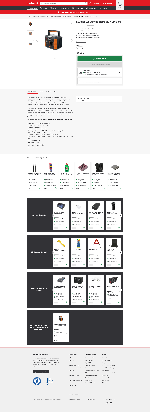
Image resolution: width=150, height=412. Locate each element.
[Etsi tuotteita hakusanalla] (85, 3)
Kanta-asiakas (89, 360)
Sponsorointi (105, 378)
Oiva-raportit (105, 375)
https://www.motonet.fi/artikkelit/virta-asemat (57, 119)
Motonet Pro (72, 385)
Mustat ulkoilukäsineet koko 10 (98, 174)
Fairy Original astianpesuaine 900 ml (66, 174)
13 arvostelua (90, 25)
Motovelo (71, 383)
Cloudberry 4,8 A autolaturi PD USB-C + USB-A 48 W (112, 213)
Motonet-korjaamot (74, 363)
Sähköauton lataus (74, 375)
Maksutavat (88, 368)
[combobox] (62, 3)
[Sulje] (122, 12)
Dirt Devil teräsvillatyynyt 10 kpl (82, 174)
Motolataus (72, 378)
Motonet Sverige (106, 380)
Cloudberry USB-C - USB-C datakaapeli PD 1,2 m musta (34, 175)
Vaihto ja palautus (90, 365)
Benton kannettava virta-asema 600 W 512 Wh (78, 287)
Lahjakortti (72, 358)
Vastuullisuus (105, 370)
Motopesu (71, 370)
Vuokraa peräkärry (74, 365)
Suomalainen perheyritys (108, 368)
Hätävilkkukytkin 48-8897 (113, 286)
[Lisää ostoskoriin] (40, 188)
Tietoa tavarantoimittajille (109, 373)
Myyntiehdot (88, 363)
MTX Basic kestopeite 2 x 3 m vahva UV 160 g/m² (114, 174)
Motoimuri (71, 373)
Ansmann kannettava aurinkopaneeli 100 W (59, 287)
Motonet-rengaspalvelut (75, 368)
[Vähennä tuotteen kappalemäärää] (77, 48)
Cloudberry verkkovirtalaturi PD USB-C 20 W (78, 213)
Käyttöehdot (88, 380)
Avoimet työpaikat (107, 360)
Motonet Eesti (105, 383)
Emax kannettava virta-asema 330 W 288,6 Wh (60, 325)
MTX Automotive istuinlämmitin (111, 250)
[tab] (43, 8)
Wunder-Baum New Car (78, 249)
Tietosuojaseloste (90, 399)
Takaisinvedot (75, 394)
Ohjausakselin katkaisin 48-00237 (95, 287)
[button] (37, 40)
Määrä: (78, 45)
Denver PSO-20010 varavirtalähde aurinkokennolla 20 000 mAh (60, 213)
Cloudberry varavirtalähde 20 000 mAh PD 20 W (96, 213)
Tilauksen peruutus (90, 373)
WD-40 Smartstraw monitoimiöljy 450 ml (49, 174)
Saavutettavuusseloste (75, 399)
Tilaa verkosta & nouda (91, 375)
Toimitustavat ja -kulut (91, 378)
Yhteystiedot (105, 363)
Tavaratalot (105, 358)
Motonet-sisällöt (89, 358)
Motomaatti (72, 360)
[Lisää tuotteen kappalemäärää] (82, 48)
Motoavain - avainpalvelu (75, 380)
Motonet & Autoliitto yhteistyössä (90, 383)
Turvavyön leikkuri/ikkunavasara (60, 250)
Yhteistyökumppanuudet (108, 365)
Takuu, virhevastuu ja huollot (92, 370)
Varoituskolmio (93, 249)
